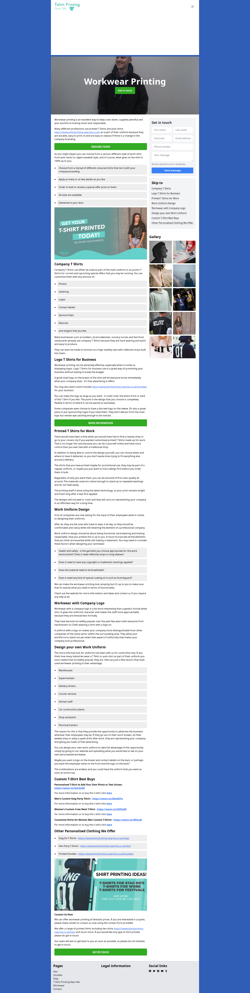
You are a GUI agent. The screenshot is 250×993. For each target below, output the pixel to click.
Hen (55, 971)
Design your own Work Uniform (169, 213)
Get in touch (125, 90)
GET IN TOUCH (101, 952)
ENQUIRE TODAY (100, 146)
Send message (172, 170)
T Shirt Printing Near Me (66, 982)
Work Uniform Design (164, 203)
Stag (55, 978)
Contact (57, 989)
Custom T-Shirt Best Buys (165, 218)
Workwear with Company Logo (168, 208)
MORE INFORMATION (100, 422)
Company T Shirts (161, 188)
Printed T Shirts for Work (165, 198)
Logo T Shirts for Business (166, 193)
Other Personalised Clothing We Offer (172, 222)
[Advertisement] (138, 34)
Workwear (59, 985)
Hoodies (57, 975)
